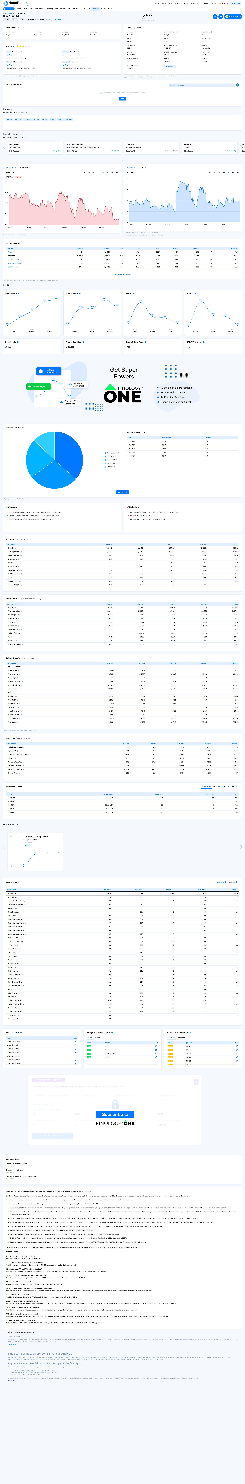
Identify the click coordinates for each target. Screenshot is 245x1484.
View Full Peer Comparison (122, 274)
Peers (25, 9)
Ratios (31, 9)
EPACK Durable (13, 267)
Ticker (5, 13)
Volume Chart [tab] (23, 168)
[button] (202, 85)
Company (10, 13)
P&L (56, 9)
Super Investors (196, 3)
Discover (214, 3)
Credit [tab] (90, 1037)
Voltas (10, 252)
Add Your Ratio (170, 66)
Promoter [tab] (220, 882)
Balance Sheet (65, 9)
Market (164, 3)
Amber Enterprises (14, 259)
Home (157, 3)
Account (237, 3)
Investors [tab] (232, 882)
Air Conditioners (56, 20)
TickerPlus (224, 3)
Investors (96, 9)
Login (123, 98)
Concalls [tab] (171, 1037)
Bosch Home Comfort (15, 263)
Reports (103, 9)
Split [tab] (233, 787)
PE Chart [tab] (130, 168)
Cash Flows (75, 9)
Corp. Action (86, 9)
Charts (18, 9)
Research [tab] (98, 1037)
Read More (11, 1380)
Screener (177, 3)
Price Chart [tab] (10, 168)
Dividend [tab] (205, 787)
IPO (170, 3)
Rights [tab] (225, 787)
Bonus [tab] (215, 787)
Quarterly (50, 9)
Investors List (122, 492)
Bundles (185, 3)
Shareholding (39, 9)
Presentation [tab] (181, 1037)
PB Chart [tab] (141, 168)
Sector (206, 3)
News (110, 9)
